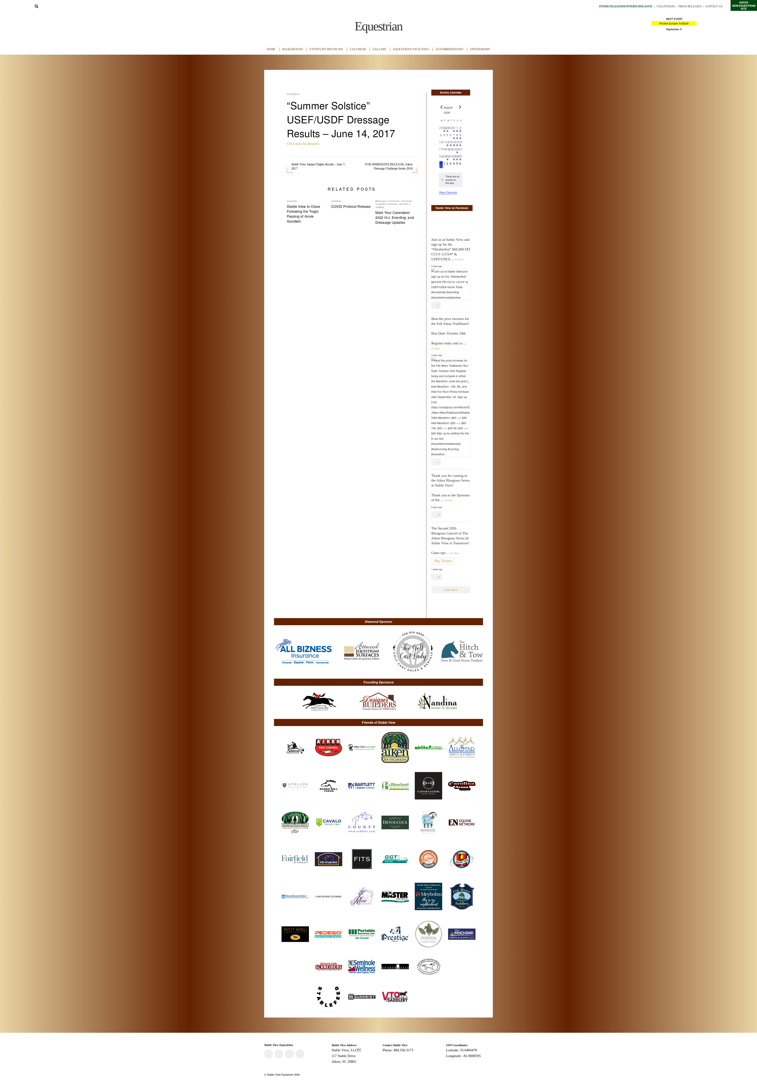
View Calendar (448, 192)
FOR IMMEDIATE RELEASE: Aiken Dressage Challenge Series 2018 (388, 166)
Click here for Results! (303, 144)
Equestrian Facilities (411, 49)
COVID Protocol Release (351, 206)
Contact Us (714, 6)
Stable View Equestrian (280, 1074)
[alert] (450, 179)
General (293, 94)
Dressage (381, 201)
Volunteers (665, 6)
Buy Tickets (443, 561)
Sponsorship (480, 49)
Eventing (394, 201)
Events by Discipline (326, 49)
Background (292, 49)
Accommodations (449, 49)
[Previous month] (441, 107)
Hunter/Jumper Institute (674, 23)
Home (271, 49)
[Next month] (460, 107)
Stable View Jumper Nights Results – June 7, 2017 (318, 166)
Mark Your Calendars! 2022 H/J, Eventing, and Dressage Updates (394, 217)
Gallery (379, 49)
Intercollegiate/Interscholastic (626, 6)
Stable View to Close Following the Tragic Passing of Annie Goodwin (303, 214)
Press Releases (690, 6)
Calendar (358, 49)
